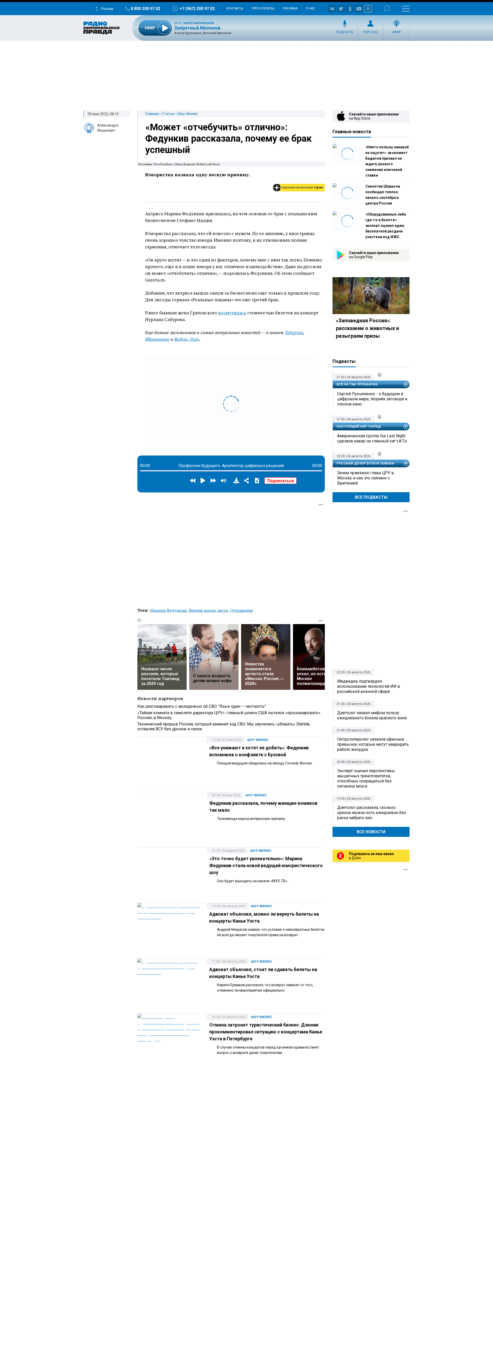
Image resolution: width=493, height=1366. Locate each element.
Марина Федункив (168, 610)
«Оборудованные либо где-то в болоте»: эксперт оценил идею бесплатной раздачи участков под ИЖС (385, 225)
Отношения (241, 610)
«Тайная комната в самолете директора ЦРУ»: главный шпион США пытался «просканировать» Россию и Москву (228, 715)
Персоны (370, 32)
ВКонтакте (157, 339)
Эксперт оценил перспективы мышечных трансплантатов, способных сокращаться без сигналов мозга (366, 778)
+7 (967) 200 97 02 (197, 8)
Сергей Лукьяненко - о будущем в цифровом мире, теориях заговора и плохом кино (372, 398)
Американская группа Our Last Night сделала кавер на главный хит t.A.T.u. (372, 438)
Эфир (396, 32)
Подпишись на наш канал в (302, 187)
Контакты (234, 8)
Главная (152, 114)
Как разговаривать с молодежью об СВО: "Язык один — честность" (201, 706)
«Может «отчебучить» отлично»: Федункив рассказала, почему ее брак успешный (228, 138)
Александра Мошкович (107, 127)
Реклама (290, 8)
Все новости (371, 831)
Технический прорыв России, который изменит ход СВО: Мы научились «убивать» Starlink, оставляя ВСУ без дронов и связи (223, 726)
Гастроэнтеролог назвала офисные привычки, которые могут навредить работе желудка (373, 744)
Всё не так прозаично (357, 384)
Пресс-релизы (263, 8)
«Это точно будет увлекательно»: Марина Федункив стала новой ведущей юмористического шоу (266, 865)
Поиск (387, 8)
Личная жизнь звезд (208, 610)
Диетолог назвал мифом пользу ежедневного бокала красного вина (372, 715)
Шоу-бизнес (188, 114)
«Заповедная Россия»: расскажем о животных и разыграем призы (367, 328)
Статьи (168, 114)
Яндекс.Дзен (186, 339)
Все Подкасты (371, 497)
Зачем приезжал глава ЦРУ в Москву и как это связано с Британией (365, 478)
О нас (310, 8)
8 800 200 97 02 (145, 8)
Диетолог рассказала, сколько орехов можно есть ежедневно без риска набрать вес (371, 812)
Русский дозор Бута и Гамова (365, 463)
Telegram (294, 332)
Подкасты (344, 32)
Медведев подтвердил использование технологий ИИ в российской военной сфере (368, 686)
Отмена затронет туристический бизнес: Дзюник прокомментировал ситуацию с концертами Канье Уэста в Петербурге (265, 1031)
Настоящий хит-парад (359, 426)
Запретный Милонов (198, 23)
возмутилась (232, 312)
